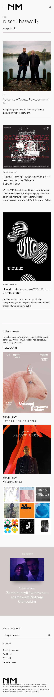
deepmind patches (24, 689)
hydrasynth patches (11, 691)
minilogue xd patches (29, 691)
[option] (27, 583)
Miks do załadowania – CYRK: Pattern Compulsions (27, 290)
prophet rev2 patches (12, 687)
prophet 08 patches (41, 689)
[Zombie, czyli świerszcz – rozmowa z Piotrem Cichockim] (27, 569)
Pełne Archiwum (9, 662)
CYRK (28, 305)
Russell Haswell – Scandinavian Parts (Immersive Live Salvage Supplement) (26, 180)
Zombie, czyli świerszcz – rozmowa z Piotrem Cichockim (27, 597)
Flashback (7, 654)
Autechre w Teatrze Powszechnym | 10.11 (26, 100)
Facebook (7, 658)
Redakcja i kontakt (11, 650)
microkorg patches (29, 687)
